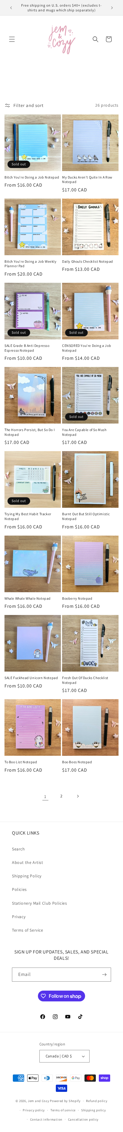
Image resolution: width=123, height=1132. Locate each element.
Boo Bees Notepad (77, 762)
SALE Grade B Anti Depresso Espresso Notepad (27, 348)
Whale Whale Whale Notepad (27, 598)
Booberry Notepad (77, 598)
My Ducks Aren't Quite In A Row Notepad (87, 179)
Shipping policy (93, 1110)
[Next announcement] (112, 7)
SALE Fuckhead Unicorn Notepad (31, 677)
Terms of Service (27, 930)
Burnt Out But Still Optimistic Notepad (86, 516)
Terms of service (63, 1110)
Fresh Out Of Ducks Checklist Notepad (85, 680)
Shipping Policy (26, 876)
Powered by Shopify (65, 1101)
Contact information (46, 1119)
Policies (19, 889)
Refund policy (96, 1101)
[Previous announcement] (11, 7)
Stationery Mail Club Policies (39, 903)
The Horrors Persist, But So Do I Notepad (29, 432)
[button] (12, 39)
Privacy (18, 916)
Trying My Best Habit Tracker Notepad (27, 516)
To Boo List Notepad (20, 762)
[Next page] (77, 796)
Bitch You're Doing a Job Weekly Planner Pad (30, 263)
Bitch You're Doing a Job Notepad (31, 177)
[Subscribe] (104, 975)
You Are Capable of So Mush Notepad (84, 432)
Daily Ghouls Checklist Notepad (87, 261)
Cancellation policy (83, 1119)
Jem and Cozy (38, 1101)
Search (18, 849)
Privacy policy (34, 1110)
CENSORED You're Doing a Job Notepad (86, 348)
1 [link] (45, 796)
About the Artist (27, 862)
